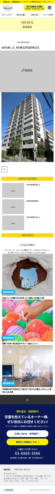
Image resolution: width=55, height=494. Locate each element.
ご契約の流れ (34, 15)
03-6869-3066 (34, 7)
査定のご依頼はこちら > (27, 441)
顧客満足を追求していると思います (4, 169)
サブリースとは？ (6, 15)
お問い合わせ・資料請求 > (27, 433)
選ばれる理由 (21, 15)
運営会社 (7, 469)
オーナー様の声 (48, 15)
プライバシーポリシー (22, 469)
